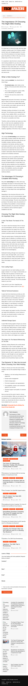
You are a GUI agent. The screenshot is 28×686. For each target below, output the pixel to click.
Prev (5, 435)
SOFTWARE (12, 478)
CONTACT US (5, 3)
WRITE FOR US (18, 1)
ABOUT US (11, 1)
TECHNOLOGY (6, 460)
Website (3, 581)
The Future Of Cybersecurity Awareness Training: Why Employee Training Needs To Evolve (13, 465)
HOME (3, 1)
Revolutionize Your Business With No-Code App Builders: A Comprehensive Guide (14, 482)
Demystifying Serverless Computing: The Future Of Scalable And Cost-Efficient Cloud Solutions (13, 513)
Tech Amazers (6, 26)
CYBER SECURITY (13, 458)
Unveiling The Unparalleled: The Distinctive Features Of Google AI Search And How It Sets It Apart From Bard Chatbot (17, 605)
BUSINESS (5, 28)
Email (3, 575)
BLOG (6, 1)
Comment (4, 561)
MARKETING (10, 28)
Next (23, 435)
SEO (23, 286)
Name (3, 569)
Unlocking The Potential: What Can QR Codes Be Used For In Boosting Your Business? (13, 530)
